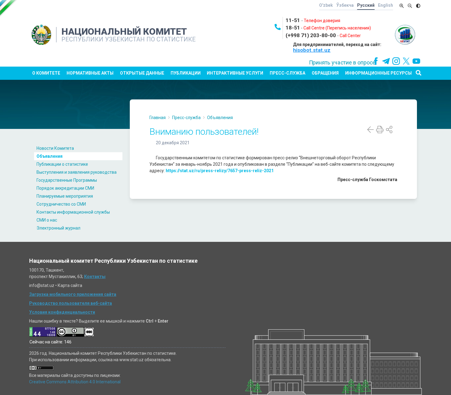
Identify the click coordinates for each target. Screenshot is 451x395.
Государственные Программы (67, 180)
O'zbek (326, 5)
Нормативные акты (90, 73)
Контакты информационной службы (73, 212)
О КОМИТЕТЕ (46, 73)
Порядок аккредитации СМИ (65, 188)
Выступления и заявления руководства (77, 172)
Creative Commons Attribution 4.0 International (75, 381)
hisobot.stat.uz (311, 50)
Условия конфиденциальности (62, 312)
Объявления (50, 156)
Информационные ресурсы (378, 73)
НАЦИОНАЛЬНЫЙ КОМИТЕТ (124, 31)
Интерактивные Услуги (235, 73)
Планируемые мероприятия (65, 196)
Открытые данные (142, 73)
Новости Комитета (55, 148)
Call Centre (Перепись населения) (337, 27)
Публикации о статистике (62, 164)
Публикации (186, 73)
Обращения (325, 73)
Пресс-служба (287, 73)
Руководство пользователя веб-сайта (70, 303)
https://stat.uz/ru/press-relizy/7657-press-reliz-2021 (220, 170)
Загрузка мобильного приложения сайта (72, 294)
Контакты (95, 276)
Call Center (350, 35)
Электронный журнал (58, 228)
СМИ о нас (47, 220)
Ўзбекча (345, 5)
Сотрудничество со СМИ (61, 204)
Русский (366, 5)
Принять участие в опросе (342, 63)
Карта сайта (70, 285)
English (385, 5)
